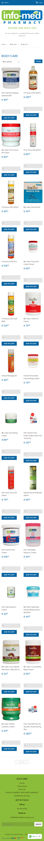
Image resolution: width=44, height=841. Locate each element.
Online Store (22, 786)
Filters (38, 61)
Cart (40, 2)
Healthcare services (22, 796)
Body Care (13, 44)
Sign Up (38, 824)
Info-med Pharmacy (16, 834)
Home (3, 44)
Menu (6, 2)
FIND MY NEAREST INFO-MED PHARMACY (22, 792)
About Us (22, 789)
